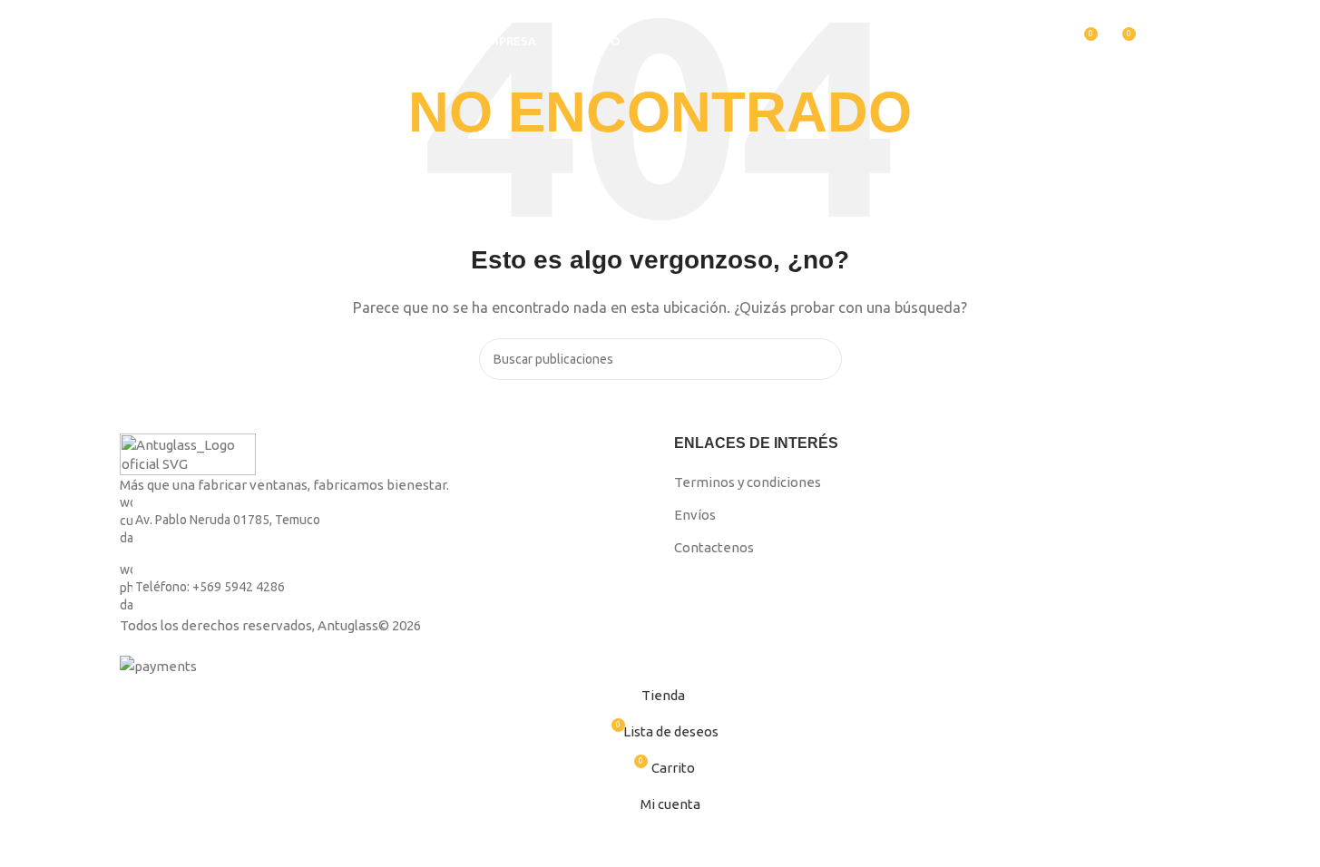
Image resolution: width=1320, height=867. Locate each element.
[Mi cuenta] (1049, 41)
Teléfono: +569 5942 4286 (210, 587)
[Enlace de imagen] (188, 453)
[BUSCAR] (1006, 41)
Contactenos (714, 547)
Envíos (695, 514)
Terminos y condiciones (747, 482)
